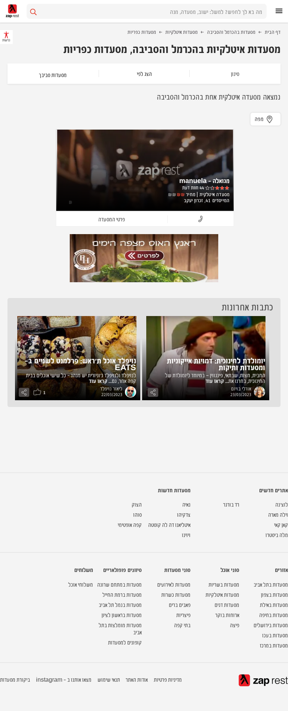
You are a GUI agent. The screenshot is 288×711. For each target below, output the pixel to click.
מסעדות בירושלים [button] (271, 624)
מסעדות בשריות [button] (223, 584)
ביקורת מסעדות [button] (15, 679)
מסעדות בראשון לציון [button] (122, 614)
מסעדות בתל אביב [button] (271, 584)
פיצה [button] (234, 624)
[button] (200, 219)
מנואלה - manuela (204, 180)
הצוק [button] (137, 504)
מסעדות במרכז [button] (274, 645)
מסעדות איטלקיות (181, 31)
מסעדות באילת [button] (274, 604)
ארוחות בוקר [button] (227, 614)
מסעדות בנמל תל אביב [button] (120, 604)
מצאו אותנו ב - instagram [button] (64, 679)
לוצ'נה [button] (281, 504)
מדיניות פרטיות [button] (168, 679)
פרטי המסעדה (111, 218)
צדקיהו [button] (183, 514)
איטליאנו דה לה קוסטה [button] (169, 524)
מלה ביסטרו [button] (277, 534)
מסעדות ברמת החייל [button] (122, 594)
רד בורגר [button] (231, 504)
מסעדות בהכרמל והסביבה (231, 31)
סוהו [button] (137, 514)
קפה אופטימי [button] (130, 524)
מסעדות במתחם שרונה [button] (119, 584)
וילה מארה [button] (278, 514)
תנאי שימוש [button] (109, 679)
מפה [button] (259, 118)
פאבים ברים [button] (179, 604)
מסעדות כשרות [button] (175, 594)
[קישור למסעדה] (144, 258)
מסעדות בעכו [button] (275, 634)
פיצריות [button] (183, 614)
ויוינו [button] (186, 534)
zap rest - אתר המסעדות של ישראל (12, 11)
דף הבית (272, 31)
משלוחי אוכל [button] (80, 584)
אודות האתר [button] (137, 679)
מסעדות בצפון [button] (274, 594)
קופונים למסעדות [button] (125, 642)
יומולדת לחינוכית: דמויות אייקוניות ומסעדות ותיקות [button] (216, 363)
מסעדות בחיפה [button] (273, 614)
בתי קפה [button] (182, 624)
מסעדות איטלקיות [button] (222, 594)
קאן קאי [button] (281, 524)
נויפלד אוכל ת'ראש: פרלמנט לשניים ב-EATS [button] (80, 363)
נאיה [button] (186, 504)
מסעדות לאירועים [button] (173, 584)
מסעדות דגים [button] (226, 604)
